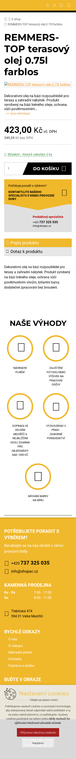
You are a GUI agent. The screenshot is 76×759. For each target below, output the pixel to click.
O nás (12, 639)
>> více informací (18, 113)
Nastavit (38, 743)
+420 (30, 563)
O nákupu (15, 646)
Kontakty (15, 659)
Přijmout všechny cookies (38, 732)
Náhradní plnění (20, 652)
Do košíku (46, 168)
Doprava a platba (21, 666)
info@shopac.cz (42, 225)
